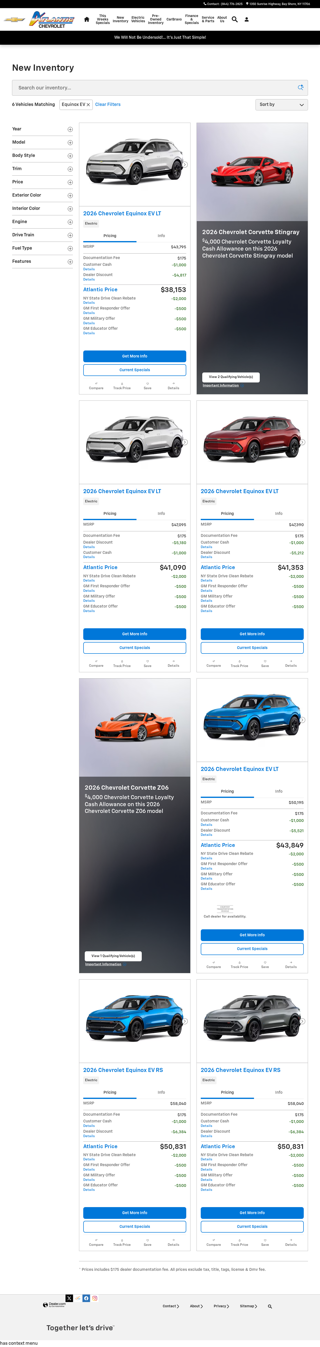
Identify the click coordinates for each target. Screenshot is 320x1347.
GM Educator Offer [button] (100, 331)
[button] (134, 223)
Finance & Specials (192, 19)
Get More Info (134, 356)
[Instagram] (94, 1298)
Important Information (223, 386)
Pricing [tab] (110, 236)
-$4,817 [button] (179, 275)
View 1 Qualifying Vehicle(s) (113, 958)
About (195, 1306)
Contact (169, 1306)
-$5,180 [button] (179, 543)
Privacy (220, 1306)
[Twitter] (69, 1298)
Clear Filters (107, 104)
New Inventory (120, 19)
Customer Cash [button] (97, 267)
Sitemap (247, 1306)
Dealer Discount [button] (98, 277)
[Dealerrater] (78, 1298)
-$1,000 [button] (179, 265)
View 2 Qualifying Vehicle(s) (231, 378)
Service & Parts (208, 19)
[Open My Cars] (245, 19)
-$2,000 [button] (178, 299)
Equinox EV (73, 104)
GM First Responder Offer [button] (106, 311)
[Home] (14, 19)
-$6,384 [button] (178, 1132)
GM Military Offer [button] (99, 321)
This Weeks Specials (103, 19)
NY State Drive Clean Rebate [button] (109, 301)
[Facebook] (86, 1298)
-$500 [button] (180, 309)
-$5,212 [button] (297, 553)
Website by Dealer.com (54, 1305)
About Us (222, 19)
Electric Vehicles (138, 19)
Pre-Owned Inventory (156, 19)
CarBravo (174, 19)
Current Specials (135, 370)
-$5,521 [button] (297, 831)
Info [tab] (161, 236)
